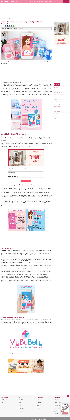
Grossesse (18, 1)
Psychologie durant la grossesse (58, 109)
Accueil (2, 19)
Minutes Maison (37, 419)
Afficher (20, 28)
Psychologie (38, 404)
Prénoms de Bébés (4, 399)
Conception (12, 1)
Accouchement (11, 172)
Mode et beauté (56, 113)
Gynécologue (39, 401)
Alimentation (39, 402)
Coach (38, 410)
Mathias (3, 26)
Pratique (3, 404)
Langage (38, 407)
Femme (30, 1)
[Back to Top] (68, 396)
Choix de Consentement (18, 418)
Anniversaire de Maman (13, 176)
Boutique (3, 402)
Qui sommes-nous (33, 418)
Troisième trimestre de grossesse (59, 94)
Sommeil (38, 405)
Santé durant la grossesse (57, 101)
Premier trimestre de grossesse (58, 89)
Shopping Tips (56, 118)
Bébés (22, 1)
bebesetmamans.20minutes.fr (5, 418)
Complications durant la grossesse (59, 106)
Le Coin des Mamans (48, 1)
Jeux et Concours (56, 399)
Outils (42, 1)
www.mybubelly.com (20, 354)
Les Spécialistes (4, 401)
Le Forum (38, 1)
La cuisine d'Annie (43, 419)
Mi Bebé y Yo (64, 418)
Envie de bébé (11, 19)
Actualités (34, 1)
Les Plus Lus (56, 84)
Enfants (26, 1)
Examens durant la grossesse (58, 104)
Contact (38, 418)
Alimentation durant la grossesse (58, 99)
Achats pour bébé (56, 97)
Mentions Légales (43, 418)
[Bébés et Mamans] (4, 1)
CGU (55, 418)
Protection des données (50, 418)
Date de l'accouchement (57, 402)
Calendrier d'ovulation (57, 401)
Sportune (48, 419)
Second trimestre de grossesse (58, 92)
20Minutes (32, 419)
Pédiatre (38, 399)
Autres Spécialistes (39, 408)
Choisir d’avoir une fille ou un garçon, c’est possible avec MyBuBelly (22, 22)
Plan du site (59, 418)
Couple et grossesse (57, 111)
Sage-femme (39, 411)
